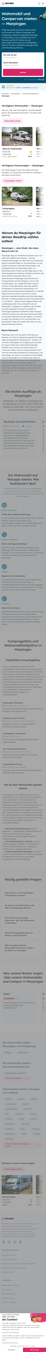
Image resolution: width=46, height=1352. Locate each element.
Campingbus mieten (12, 181)
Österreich (9, 1129)
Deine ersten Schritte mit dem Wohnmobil (18, 1264)
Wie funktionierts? (9, 1255)
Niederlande (9, 1124)
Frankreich (28, 1109)
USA (6, 1114)
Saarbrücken (23, 1052)
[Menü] (41, 3)
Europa (33, 1119)
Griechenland (10, 1104)
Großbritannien (11, 1109)
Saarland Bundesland (13, 1078)
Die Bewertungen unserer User (14, 1268)
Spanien (21, 1099)
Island (21, 1119)
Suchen (23, 72)
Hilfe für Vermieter (9, 1302)
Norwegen (9, 1139)
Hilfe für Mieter (8, 1272)
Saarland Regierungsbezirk (15, 1073)
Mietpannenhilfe (8, 1298)
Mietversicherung (9, 1294)
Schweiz (33, 1114)
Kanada (8, 1099)
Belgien (34, 1099)
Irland (24, 1134)
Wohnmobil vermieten (10, 1285)
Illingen (8, 1052)
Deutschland (10, 1134)
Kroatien (25, 1104)
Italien (22, 1129)
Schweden (19, 1114)
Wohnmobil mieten (12, 121)
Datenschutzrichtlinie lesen (10, 1343)
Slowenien (25, 1124)
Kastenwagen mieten (13, 1169)
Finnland (8, 1119)
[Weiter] (30, 136)
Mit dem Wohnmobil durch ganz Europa (17, 1145)
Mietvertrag (6, 1290)
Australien (36, 1129)
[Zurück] (4, 136)
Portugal (37, 1134)
